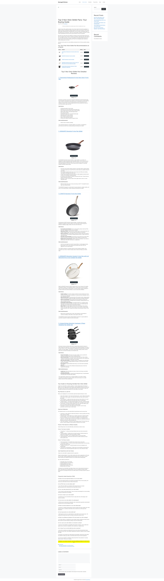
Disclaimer (90, 2)
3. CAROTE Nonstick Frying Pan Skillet (70, 193)
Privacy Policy (95, 2)
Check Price (86, 52)
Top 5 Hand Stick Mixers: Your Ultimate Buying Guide (66, 546)
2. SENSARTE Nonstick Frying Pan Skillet (70, 131)
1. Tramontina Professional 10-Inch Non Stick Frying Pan (73, 78)
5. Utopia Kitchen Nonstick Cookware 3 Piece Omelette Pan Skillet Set (72, 324)
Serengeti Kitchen (63, 2)
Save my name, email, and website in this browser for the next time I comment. (72, 571)
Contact (104, 2)
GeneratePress (88, 579)
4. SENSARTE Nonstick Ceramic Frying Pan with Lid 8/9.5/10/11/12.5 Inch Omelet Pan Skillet (74, 256)
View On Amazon (74, 95)
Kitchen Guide (84, 2)
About (100, 2)
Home (80, 2)
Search (95, 7)
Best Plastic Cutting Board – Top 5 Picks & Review (66, 545)
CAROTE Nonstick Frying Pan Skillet (68, 59)
